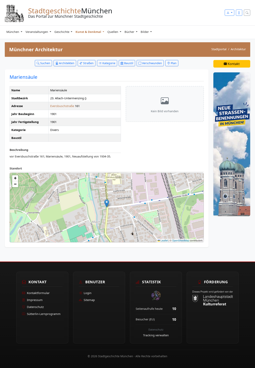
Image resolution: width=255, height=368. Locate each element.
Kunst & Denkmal (89, 32)
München (13, 32)
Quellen (113, 32)
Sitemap (89, 300)
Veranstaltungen (37, 32)
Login (87, 293)
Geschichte (62, 32)
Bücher (130, 32)
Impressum (35, 300)
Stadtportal (219, 49)
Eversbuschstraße (62, 106)
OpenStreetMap (180, 240)
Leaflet (164, 240)
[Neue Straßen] (231, 144)
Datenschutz (35, 307)
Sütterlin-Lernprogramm (44, 314)
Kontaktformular (38, 293)
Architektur (238, 49)
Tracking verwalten (156, 335)
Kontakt (233, 64)
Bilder (145, 32)
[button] (106, 203)
